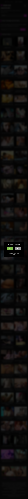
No (18, 248)
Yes (10, 248)
